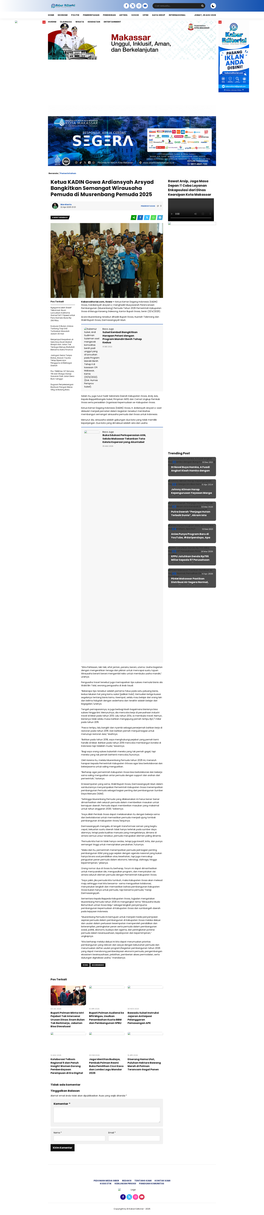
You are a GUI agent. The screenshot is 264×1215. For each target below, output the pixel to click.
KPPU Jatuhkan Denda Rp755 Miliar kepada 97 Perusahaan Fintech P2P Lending (190, 560)
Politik (75, 15)
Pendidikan (109, 15)
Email (112, 1132)
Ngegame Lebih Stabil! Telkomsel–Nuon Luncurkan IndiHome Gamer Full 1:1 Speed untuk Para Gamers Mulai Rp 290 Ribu (63, 314)
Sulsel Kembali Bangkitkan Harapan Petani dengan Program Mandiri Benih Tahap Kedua (122, 337)
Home (51, 15)
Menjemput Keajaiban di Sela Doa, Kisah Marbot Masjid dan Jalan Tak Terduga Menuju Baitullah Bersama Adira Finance (63, 344)
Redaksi (126, 1180)
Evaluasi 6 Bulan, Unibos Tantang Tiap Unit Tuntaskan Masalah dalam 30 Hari (62, 330)
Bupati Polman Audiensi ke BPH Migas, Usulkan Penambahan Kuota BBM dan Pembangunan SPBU (106, 1018)
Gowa (85, 965)
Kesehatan (94, 21)
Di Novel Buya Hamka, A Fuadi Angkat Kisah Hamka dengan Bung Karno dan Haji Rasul (190, 470)
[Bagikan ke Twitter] (147, 217)
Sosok (135, 15)
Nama (58, 1132)
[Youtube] (145, 5)
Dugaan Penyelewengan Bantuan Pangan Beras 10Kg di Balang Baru (62, 387)
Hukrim (52, 21)
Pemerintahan (91, 15)
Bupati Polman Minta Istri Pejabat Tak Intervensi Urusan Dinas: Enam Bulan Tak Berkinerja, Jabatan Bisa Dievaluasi (68, 1019)
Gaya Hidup (158, 15)
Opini (145, 15)
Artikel (123, 15)
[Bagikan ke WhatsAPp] (153, 217)
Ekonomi (63, 15)
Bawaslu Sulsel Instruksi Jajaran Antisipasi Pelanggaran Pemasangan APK (143, 1018)
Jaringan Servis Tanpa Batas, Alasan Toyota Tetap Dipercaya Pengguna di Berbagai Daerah (61, 360)
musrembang (98, 965)
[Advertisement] (132, 82)
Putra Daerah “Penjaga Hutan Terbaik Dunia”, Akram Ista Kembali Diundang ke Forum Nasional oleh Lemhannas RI (190, 517)
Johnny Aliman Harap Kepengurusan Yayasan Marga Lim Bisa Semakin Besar (191, 493)
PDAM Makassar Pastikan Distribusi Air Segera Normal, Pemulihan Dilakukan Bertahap (191, 582)
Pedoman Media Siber (106, 1180)
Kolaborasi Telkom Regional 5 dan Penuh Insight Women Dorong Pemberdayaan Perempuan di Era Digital (67, 1066)
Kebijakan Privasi (125, 1183)
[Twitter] (132, 5)
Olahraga (66, 21)
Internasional (177, 15)
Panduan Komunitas (151, 1183)
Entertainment (112, 21)
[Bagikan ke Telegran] (160, 217)
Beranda (53, 173)
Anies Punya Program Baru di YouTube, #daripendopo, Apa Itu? (190, 537)
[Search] (202, 6)
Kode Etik (106, 1183)
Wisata (79, 21)
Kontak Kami (162, 1180)
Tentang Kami (143, 1180)
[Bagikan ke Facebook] (140, 217)
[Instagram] (138, 5)
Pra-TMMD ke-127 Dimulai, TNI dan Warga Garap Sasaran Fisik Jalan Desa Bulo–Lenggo (62, 375)
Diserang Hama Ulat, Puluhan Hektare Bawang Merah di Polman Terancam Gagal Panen (144, 1064)
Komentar (62, 1104)
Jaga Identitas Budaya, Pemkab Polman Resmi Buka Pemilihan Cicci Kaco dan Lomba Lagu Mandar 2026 (106, 1066)
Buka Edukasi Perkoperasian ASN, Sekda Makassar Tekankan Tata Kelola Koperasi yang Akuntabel (124, 438)
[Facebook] (126, 5)
